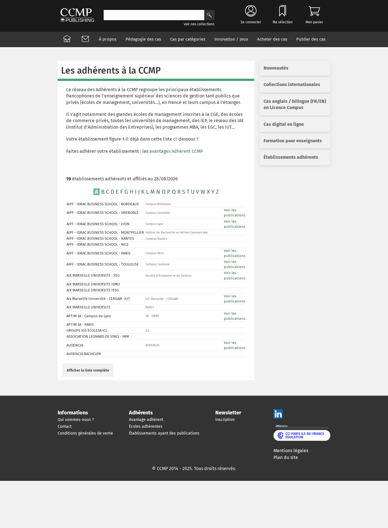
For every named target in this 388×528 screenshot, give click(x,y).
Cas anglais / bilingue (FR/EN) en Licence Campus (295, 104)
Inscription (225, 419)
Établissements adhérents (291, 157)
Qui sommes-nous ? (76, 419)
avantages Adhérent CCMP (176, 151)
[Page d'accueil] (67, 39)
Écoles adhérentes (145, 426)
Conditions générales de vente (85, 433)
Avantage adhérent (146, 419)
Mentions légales (291, 450)
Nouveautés (276, 68)
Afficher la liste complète (88, 370)
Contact (65, 426)
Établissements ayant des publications (164, 433)
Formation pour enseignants (293, 140)
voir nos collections (199, 24)
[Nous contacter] (85, 39)
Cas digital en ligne (284, 124)
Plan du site (286, 457)
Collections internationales (292, 84)
